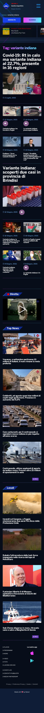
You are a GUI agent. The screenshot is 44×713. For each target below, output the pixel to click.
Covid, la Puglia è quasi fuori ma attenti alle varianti (31, 241)
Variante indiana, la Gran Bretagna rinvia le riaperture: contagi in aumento (11, 242)
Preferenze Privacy (19, 684)
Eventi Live (8, 670)
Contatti (35, 684)
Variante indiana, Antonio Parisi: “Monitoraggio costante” (9, 270)
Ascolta (12, 20)
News (6, 653)
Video (6, 658)
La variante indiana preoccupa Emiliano (30, 129)
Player (6, 647)
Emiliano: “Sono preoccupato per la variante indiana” (10, 155)
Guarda (32, 20)
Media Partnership (11, 676)
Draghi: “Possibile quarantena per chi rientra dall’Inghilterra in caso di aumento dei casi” (32, 157)
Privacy (8, 684)
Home (4, 15)
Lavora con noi (9, 665)
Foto (6, 662)
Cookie (29, 684)
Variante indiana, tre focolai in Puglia (10, 129)
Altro (35, 479)
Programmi (8, 650)
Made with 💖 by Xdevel (22, 692)
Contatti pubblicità (11, 673)
